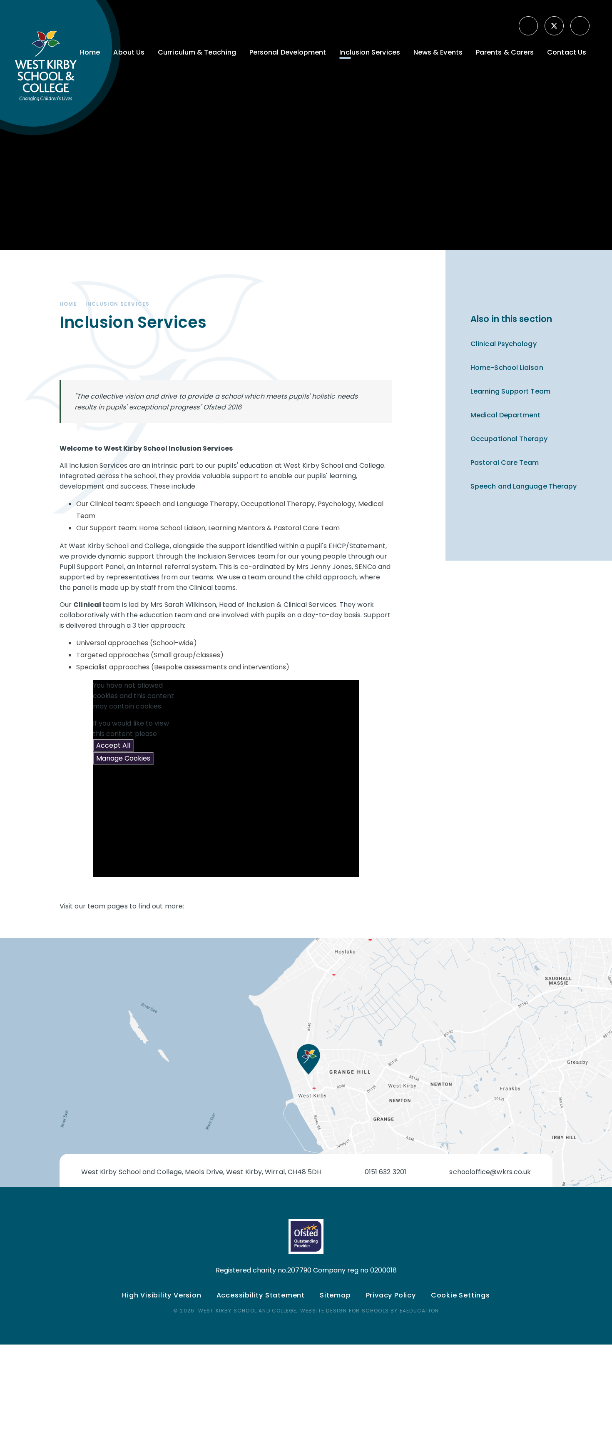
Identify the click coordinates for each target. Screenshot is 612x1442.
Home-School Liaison (506, 367)
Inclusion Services (117, 303)
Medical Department (505, 415)
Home (68, 303)
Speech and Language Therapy (523, 486)
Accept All (113, 745)
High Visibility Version (161, 1295)
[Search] (580, 26)
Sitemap (335, 1295)
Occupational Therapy (508, 439)
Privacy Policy (391, 1295)
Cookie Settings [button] (460, 1295)
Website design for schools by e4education (369, 1310)
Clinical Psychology (503, 344)
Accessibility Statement (260, 1295)
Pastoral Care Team (504, 462)
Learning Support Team (510, 391)
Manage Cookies (123, 758)
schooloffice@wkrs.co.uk (490, 1172)
